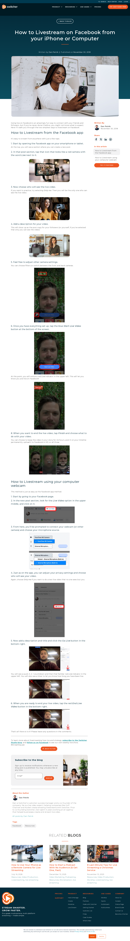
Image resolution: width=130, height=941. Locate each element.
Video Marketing (56, 877)
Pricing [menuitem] (58, 894)
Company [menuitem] (119, 894)
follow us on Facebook (37, 743)
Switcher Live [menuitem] (87, 911)
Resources (30, 826)
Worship (91, 880)
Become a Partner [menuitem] (121, 914)
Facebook (16, 826)
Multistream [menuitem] (105, 904)
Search (103, 1)
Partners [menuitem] (86, 901)
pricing (97, 7)
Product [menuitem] (72, 894)
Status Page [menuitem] (119, 904)
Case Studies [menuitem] (87, 917)
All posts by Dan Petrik (22, 816)
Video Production (30, 877)
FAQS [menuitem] (120, 1)
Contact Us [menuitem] (119, 911)
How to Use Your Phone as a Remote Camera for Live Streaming (26, 867)
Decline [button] (101, 936)
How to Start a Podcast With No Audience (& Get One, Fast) (63, 867)
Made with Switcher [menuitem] (90, 904)
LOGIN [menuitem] (126, 1)
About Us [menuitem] (118, 897)
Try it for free (106, 165)
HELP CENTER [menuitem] (112, 1)
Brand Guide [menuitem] (119, 907)
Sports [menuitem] (103, 901)
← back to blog (65, 21)
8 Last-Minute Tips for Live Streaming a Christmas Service (102, 867)
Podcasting (70, 877)
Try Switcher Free (117, 7)
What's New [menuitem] (87, 920)
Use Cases (84, 7)
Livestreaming (17, 880)
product (56, 7)
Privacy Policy (79, 931)
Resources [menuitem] (88, 894)
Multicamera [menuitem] (105, 907)
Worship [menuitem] (104, 897)
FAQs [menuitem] (85, 914)
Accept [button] (92, 936)
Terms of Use (91, 931)
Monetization (66, 880)
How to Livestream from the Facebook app (105, 152)
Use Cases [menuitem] (106, 894)
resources (70, 7)
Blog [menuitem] (84, 897)
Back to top (50, 748)
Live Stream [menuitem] (72, 907)
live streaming (31, 880)
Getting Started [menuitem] (88, 907)
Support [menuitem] (59, 898)
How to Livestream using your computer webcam (106, 159)
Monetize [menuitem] (71, 904)
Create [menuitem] (70, 901)
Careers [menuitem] (118, 901)
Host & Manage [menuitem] (73, 897)
